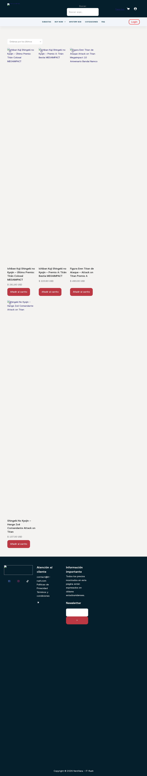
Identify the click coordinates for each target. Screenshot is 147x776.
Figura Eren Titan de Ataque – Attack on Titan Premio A (82, 272)
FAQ (103, 22)
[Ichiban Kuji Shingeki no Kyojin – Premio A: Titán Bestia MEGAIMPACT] (53, 155)
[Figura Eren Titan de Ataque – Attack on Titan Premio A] (84, 155)
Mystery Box (75, 22)
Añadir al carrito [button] (18, 291)
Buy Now (59, 22)
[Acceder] (135, 8)
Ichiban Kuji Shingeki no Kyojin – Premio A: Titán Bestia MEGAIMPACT (52, 272)
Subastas (46, 22)
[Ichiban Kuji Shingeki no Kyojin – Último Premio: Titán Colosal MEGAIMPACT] (21, 155)
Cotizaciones (91, 22)
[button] (10, 51)
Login (134, 21)
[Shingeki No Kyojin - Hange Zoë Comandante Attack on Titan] (21, 407)
